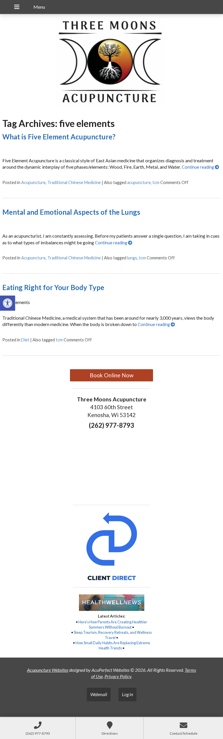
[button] (7, 303)
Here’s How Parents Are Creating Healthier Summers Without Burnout (112, 624)
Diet (25, 339)
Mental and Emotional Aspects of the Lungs (71, 212)
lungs (132, 257)
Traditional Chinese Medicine (74, 182)
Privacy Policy (118, 676)
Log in (127, 694)
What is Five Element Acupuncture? (59, 136)
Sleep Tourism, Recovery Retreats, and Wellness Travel (113, 635)
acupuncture (139, 182)
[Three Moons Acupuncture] (111, 63)
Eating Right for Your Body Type (53, 287)
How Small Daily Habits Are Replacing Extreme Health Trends (112, 645)
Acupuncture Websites (47, 670)
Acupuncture (33, 182)
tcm (155, 182)
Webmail (98, 694)
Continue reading (198, 167)
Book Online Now (112, 375)
